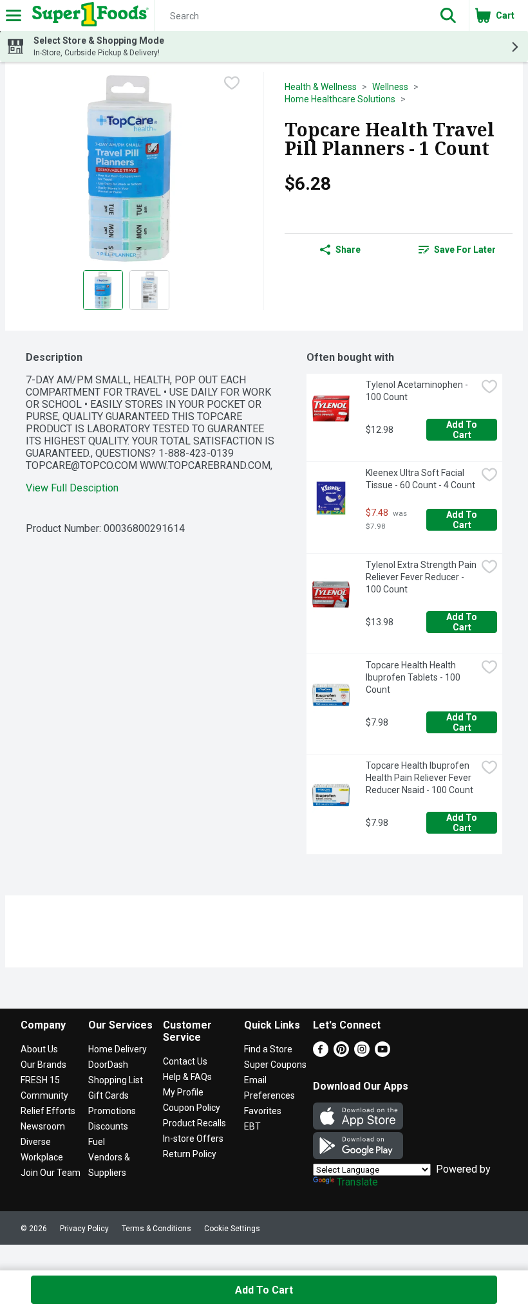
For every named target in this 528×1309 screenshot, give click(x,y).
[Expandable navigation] (13, 15)
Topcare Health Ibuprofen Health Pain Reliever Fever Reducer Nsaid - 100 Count (419, 777)
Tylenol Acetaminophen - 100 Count (418, 391)
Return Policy (189, 1154)
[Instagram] (362, 1053)
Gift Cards (108, 1095)
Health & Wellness (321, 87)
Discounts (108, 1126)
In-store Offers (193, 1138)
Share (348, 249)
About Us (39, 1049)
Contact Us (185, 1061)
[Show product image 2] (149, 290)
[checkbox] (232, 83)
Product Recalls (194, 1123)
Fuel (96, 1142)
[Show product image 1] (103, 290)
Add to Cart (462, 429)
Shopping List (115, 1080)
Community (44, 1095)
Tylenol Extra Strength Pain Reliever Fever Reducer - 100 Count (421, 577)
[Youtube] (382, 1053)
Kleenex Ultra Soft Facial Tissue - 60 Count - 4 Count (420, 479)
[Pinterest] (341, 1053)
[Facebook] (320, 1053)
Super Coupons (275, 1064)
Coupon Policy (191, 1108)
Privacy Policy (84, 1228)
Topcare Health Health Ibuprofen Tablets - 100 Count (414, 677)
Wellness (390, 87)
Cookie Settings (232, 1228)
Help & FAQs (187, 1077)
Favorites (262, 1111)
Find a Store (268, 1049)
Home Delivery (117, 1049)
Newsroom (43, 1126)
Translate (357, 1182)
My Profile (183, 1092)
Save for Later (465, 249)
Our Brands (43, 1064)
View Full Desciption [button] (72, 488)
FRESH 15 (40, 1080)
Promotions (112, 1111)
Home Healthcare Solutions (340, 99)
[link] (457, 249)
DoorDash (108, 1064)
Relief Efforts (48, 1111)
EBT (252, 1126)
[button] (448, 15)
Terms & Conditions (156, 1228)
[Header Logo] (88, 15)
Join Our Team (50, 1172)
